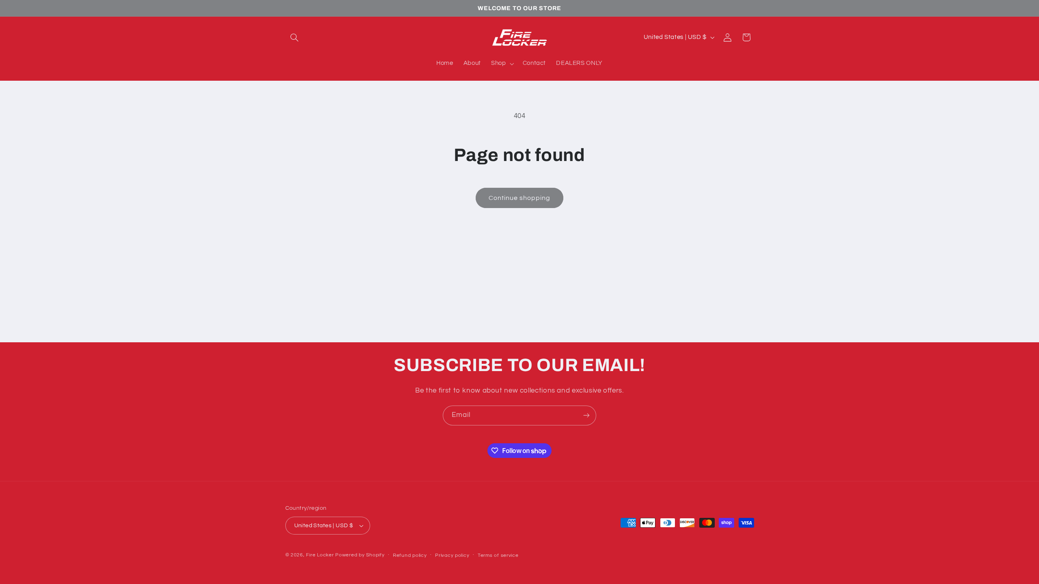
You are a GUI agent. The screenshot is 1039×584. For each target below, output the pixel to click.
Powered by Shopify (359, 555)
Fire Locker (320, 555)
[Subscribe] (586, 415)
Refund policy (410, 555)
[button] (294, 37)
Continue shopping (520, 198)
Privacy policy (452, 555)
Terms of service (498, 555)
